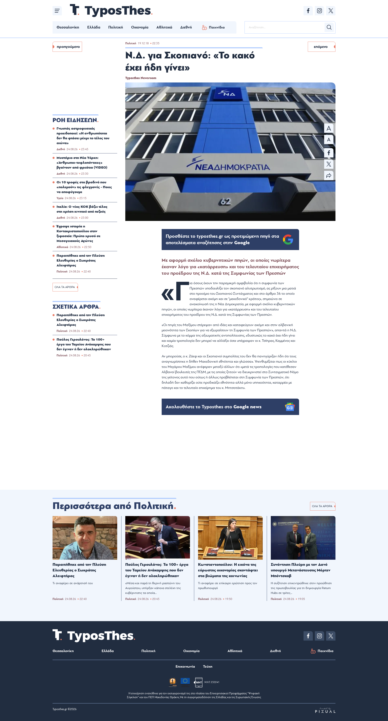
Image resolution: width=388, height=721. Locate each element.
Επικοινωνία (185, 666)
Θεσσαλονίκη (68, 27)
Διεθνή (186, 27)
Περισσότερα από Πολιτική (113, 506)
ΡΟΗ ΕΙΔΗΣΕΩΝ (75, 120)
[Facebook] (308, 10)
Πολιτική (115, 27)
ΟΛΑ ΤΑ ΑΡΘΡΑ (65, 287)
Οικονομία (139, 27)
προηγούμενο (68, 47)
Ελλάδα (93, 27)
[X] (330, 10)
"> (222, 239)
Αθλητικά (164, 27)
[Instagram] (319, 10)
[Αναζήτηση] (329, 27)
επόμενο (321, 47)
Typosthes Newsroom (140, 78)
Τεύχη (207, 666)
